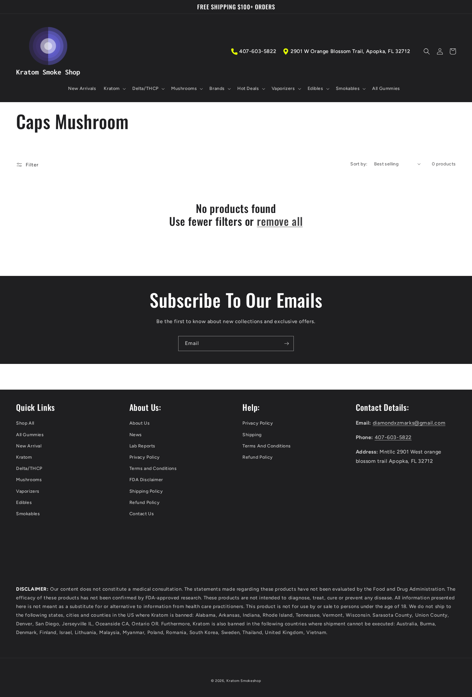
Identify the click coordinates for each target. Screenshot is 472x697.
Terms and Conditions (153, 468)
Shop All (25, 423)
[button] (114, 88)
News (135, 434)
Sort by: (358, 164)
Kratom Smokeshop (243, 681)
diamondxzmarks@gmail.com (409, 423)
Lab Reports (142, 446)
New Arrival (29, 446)
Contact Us (141, 513)
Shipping (252, 434)
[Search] (427, 51)
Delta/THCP (29, 468)
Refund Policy (144, 502)
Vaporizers (27, 491)
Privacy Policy (144, 457)
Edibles (24, 502)
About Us (139, 423)
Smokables (28, 513)
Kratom (24, 457)
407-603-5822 (257, 51)
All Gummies (30, 434)
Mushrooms (29, 479)
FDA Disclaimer (146, 479)
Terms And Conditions (266, 446)
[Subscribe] (286, 343)
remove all (279, 221)
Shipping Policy (146, 491)
